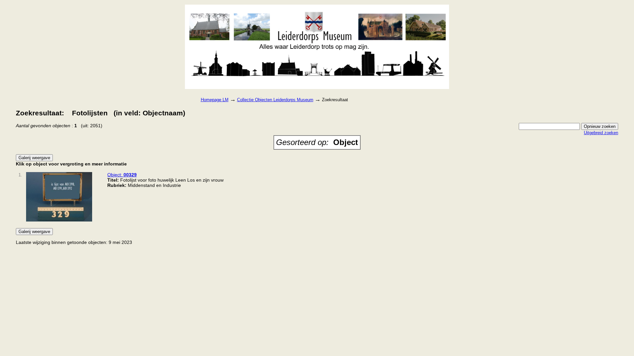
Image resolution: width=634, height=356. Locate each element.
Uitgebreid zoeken (601, 132)
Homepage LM (215, 99)
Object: (122, 174)
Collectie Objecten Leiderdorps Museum (275, 99)
